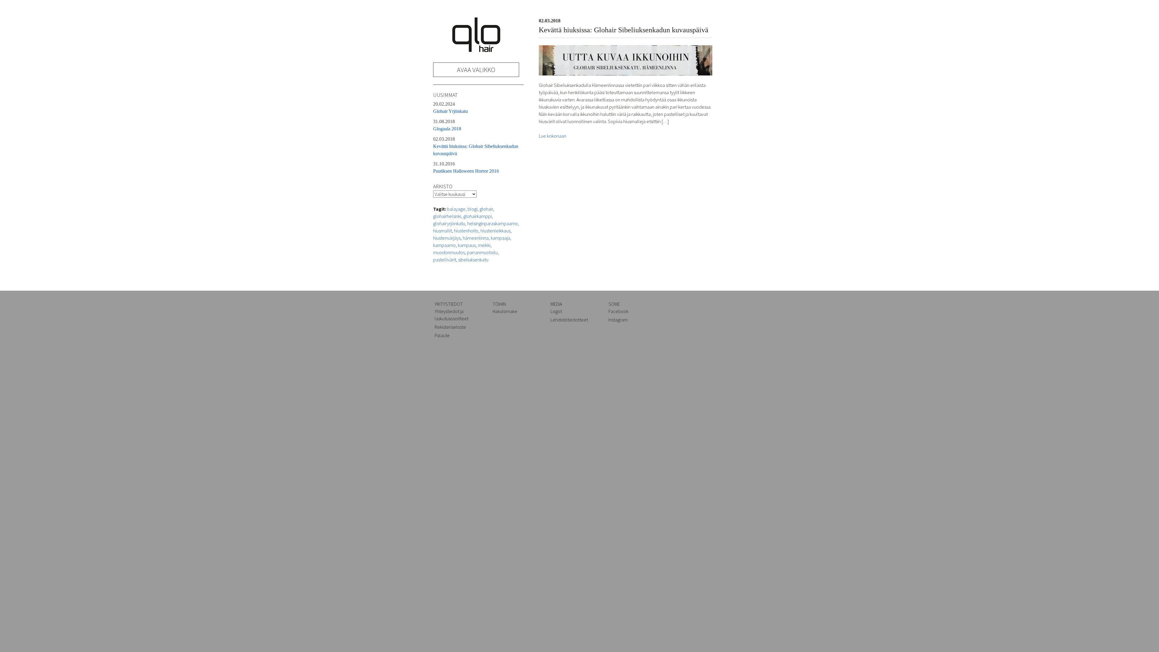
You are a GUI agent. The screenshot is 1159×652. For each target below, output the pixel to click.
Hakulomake (505, 311)
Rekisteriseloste (450, 327)
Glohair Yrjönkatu (450, 107)
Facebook (618, 311)
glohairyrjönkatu (449, 223)
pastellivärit (444, 260)
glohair (486, 209)
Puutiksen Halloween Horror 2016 (466, 167)
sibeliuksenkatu (473, 260)
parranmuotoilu (482, 252)
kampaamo (444, 245)
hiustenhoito (466, 231)
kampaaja (500, 238)
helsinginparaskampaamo (492, 223)
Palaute (442, 335)
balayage (456, 209)
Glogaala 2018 (447, 125)
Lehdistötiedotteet (569, 320)
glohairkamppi (477, 216)
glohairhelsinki (447, 216)
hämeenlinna (476, 238)
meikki (484, 245)
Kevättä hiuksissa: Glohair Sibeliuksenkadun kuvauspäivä (475, 146)
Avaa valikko (476, 70)
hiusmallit (442, 231)
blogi (472, 209)
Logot (556, 311)
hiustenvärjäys (447, 238)
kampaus (467, 245)
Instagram (618, 320)
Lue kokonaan (552, 136)
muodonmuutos (449, 252)
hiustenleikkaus (495, 231)
